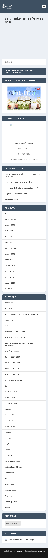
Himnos (8, 438)
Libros (7, 450)
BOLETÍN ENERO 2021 (13, 380)
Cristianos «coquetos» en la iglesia (19, 182)
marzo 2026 (9, 213)
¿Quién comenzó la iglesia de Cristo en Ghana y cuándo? (23, 175)
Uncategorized (11, 502)
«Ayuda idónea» (11, 199)
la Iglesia (8, 444)
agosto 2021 (10, 225)
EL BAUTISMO (10, 397)
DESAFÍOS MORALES (12, 392)
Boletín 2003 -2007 (12, 351)
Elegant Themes (18, 551)
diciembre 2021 (11, 219)
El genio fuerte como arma (16, 194)
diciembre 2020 (11, 248)
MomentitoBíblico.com (24, 143)
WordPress (41, 551)
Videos (7, 508)
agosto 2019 (10, 283)
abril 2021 (9, 236)
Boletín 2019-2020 (12, 368)
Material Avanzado (12, 461)
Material (8, 455)
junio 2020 (9, 260)
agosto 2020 (10, 254)
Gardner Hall (12, 35)
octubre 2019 (10, 271)
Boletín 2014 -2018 (34, 35)
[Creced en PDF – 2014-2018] (24, 26)
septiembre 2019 (11, 277)
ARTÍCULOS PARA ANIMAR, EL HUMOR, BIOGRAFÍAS (20, 344)
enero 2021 (9, 242)
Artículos (8, 326)
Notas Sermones (11, 473)
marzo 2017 (9, 289)
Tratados (8, 496)
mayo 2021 (9, 231)
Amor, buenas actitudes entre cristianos (21, 314)
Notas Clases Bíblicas (13, 467)
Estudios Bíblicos (11, 415)
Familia (8, 432)
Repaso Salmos (11, 490)
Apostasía (9, 320)
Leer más (10, 50)
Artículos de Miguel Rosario (16, 337)
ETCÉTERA (9, 421)
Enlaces (8, 409)
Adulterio (8, 308)
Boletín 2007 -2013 (12, 357)
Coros (7, 386)
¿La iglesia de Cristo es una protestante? (21, 188)
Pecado (8, 479)
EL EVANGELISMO (11, 403)
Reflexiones (9, 484)
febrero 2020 (10, 265)
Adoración (9, 302)
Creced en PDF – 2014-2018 (18, 31)
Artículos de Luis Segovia (15, 331)
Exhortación (10, 426)
